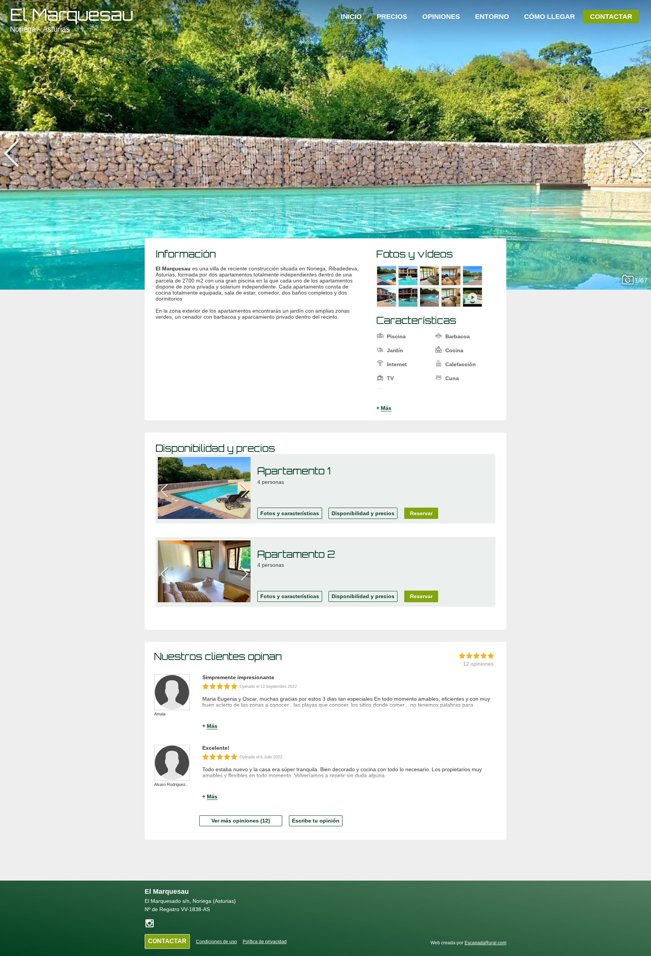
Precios (392, 16)
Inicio (351, 16)
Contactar (611, 16)
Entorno (492, 16)
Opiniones (441, 16)
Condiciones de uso (216, 941)
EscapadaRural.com (485, 942)
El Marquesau (71, 14)
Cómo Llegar (549, 16)
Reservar (421, 513)
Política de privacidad (265, 941)
